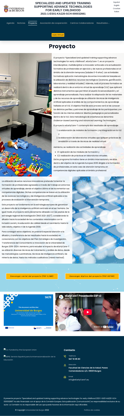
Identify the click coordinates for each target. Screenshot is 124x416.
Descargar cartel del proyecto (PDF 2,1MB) (32, 276)
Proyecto (32, 23)
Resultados (102, 23)
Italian (116, 11)
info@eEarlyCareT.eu (79, 379)
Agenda (10, 23)
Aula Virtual (58, 34)
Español (116, 2)
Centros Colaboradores (82, 23)
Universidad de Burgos (35, 410)
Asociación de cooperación (53, 23)
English (116, 5)
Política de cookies (92, 410)
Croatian (116, 8)
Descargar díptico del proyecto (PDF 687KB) (92, 276)
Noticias (21, 23)
